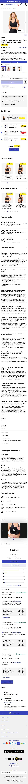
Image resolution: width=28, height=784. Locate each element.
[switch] (25, 82)
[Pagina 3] (12, 211)
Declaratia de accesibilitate (19, 781)
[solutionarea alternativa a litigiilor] (14, 766)
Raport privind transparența (16, 780)
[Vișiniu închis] (8, 68)
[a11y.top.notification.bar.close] (25, 1)
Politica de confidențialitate (18, 776)
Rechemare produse (9, 781)
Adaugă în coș (12, 82)
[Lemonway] (14, 745)
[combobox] (14, 75)
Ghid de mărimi (24, 73)
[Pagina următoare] (23, 183)
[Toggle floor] (26, 111)
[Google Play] (19, 752)
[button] (25, 22)
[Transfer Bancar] (12, 743)
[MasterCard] (6, 743)
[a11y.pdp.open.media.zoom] (14, 22)
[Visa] (3, 743)
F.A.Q (9, 780)
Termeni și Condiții (8, 776)
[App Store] (9, 752)
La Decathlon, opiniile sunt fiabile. (14, 585)
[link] (14, 561)
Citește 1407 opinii (17, 47)
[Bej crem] (19, 68)
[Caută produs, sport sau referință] (14, 5)
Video (21, 30)
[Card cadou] (15, 743)
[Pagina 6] (17, 211)
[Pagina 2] (10, 211)
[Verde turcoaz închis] (14, 68)
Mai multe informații (8, 696)
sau (14, 100)
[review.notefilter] (26, 570)
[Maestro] (9, 743)
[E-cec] (18, 743)
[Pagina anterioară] (5, 183)
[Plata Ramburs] (24, 743)
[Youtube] (9, 759)
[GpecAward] (18, 760)
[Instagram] (11, 759)
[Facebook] (6, 759)
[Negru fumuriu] (3, 68)
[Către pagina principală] (8, 5)
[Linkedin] (13, 759)
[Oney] (21, 743)
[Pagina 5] (15, 211)
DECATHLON (4, 37)
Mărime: (3, 73)
